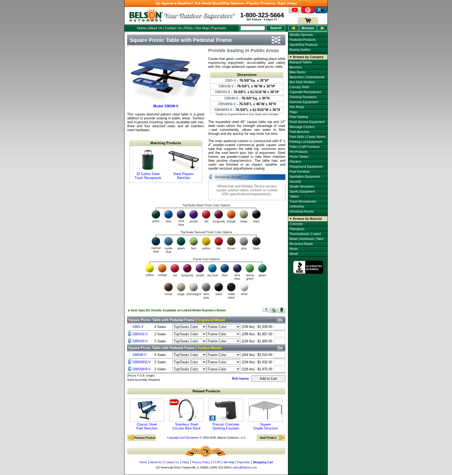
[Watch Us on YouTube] (294, 12)
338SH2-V (140, 334)
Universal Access (302, 211)
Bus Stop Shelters (302, 82)
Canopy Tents (299, 87)
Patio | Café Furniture (305, 147)
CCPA (217, 462)
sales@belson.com (245, 467)
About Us (155, 28)
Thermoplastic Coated (305, 234)
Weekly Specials (301, 35)
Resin (294, 249)
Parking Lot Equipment (306, 142)
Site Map (202, 28)
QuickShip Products (304, 45)
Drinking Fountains (303, 97)
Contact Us (173, 28)
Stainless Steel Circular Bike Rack (186, 426)
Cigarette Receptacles (305, 92)
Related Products (206, 391)
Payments (219, 28)
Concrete (296, 224)
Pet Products (299, 152)
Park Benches (299, 132)
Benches (296, 67)
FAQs (188, 28)
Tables (294, 196)
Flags (293, 112)
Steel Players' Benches (183, 176)
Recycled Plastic (301, 244)
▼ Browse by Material (305, 219)
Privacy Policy (201, 462)
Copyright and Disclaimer (183, 437)
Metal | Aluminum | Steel (307, 239)
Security (295, 181)
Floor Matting (299, 117)
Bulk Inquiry (240, 378)
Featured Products (303, 40)
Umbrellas (297, 206)
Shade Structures (302, 186)
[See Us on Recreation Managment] (320, 12)
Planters (295, 162)
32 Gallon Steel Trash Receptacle (147, 176)
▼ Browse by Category (306, 57)
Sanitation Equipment (305, 176)
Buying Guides (300, 50)
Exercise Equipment (304, 102)
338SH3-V (140, 341)
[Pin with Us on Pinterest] (307, 12)
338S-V (138, 327)
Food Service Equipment (307, 122)
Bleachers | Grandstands (307, 77)
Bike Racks (298, 72)
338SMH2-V (141, 362)
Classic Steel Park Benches (147, 426)
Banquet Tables (301, 62)
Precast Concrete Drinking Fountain (226, 426)
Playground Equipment (306, 167)
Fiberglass (297, 229)
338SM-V (139, 355)
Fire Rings (297, 107)
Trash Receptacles (303, 201)
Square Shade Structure (265, 426)
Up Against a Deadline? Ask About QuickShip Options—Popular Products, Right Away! (226, 3)
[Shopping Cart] (307, 23)
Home (141, 28)
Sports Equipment (302, 191)
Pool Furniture (300, 172)
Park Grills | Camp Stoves (308, 137)
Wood (294, 254)
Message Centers (302, 127)
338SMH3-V (141, 369)
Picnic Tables (299, 157)
